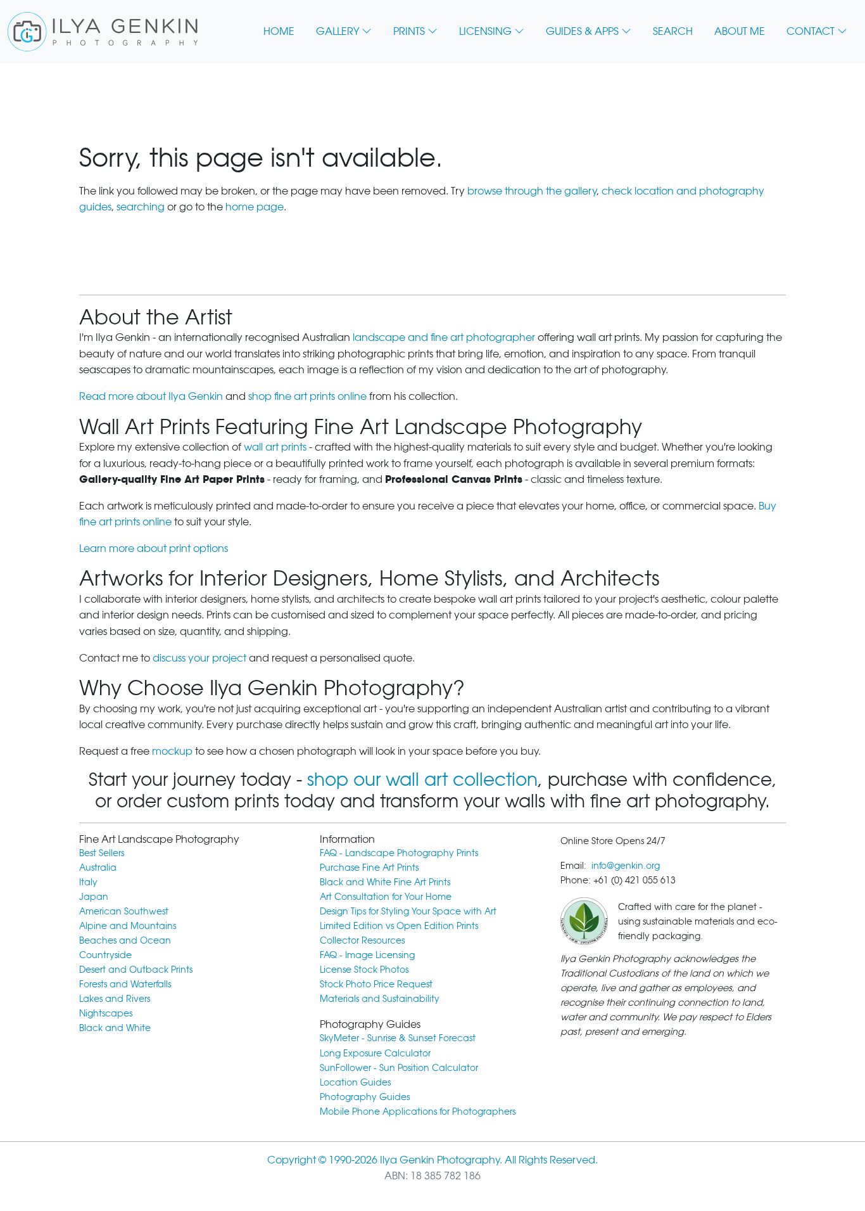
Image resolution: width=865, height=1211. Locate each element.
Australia (98, 867)
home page (254, 207)
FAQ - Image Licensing (367, 954)
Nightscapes (105, 1013)
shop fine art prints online (307, 396)
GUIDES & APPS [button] (582, 31)
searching (141, 207)
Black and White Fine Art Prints (385, 881)
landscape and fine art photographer (444, 337)
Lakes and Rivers (114, 998)
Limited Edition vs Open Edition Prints (399, 925)
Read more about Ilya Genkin (151, 396)
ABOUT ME (739, 31)
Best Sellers (101, 852)
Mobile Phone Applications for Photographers (417, 1111)
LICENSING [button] (485, 31)
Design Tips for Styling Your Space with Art (408, 911)
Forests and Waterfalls (125, 983)
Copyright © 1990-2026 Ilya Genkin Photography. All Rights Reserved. (432, 1160)
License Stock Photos (364, 969)
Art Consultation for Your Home (385, 896)
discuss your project (199, 658)
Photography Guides (365, 1096)
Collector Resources (362, 940)
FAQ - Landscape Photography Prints (399, 852)
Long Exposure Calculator (375, 1053)
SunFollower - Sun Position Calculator (399, 1067)
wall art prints (275, 447)
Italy (88, 881)
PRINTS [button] (409, 31)
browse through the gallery (532, 191)
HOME (278, 31)
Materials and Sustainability (379, 998)
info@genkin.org (625, 865)
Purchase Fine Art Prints (369, 867)
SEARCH (673, 31)
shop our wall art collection (422, 779)
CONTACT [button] (810, 31)
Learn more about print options (153, 548)
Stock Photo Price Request (376, 983)
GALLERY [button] (337, 31)
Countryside (105, 954)
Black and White (115, 1027)
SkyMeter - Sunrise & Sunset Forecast (398, 1037)
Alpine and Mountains (127, 925)
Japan (93, 896)
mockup (172, 751)
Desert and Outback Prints (136, 969)
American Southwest (123, 911)
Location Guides (355, 1082)
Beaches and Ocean (125, 940)
